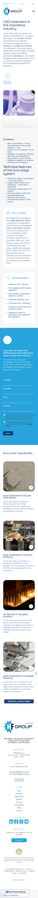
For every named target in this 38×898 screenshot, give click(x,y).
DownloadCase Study (7, 82)
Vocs (22, 125)
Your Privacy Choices (17, 892)
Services (19, 802)
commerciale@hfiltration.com (19, 772)
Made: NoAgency (19, 880)
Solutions (19, 799)
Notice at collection (10, 895)
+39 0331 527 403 (21, 767)
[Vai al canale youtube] (26, 823)
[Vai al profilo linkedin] (11, 823)
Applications (19, 796)
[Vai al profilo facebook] (16, 823)
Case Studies (14, 125)
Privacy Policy (19, 779)
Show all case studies (19, 701)
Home (5, 125)
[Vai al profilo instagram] (21, 823)
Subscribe (19, 840)
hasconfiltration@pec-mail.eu (19, 774)
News (19, 808)
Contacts (19, 810)
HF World (19, 794)
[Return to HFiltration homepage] (13, 15)
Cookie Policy (19, 781)
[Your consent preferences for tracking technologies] (36, 673)
